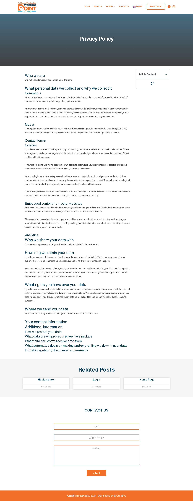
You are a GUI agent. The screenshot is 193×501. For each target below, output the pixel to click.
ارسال (96, 473)
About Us (98, 7)
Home (87, 7)
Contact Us (124, 7)
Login (96, 379)
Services (109, 7)
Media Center (46, 379)
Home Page (146, 379)
